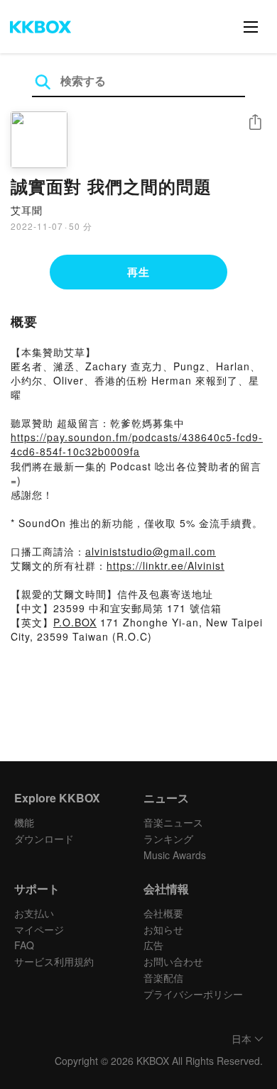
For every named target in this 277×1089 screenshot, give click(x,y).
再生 (138, 272)
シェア (255, 122)
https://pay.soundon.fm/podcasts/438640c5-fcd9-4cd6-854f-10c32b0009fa (137, 444)
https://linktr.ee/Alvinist (165, 565)
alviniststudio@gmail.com (150, 551)
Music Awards (174, 855)
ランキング (168, 838)
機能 (24, 822)
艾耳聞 (27, 210)
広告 (153, 945)
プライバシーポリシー (193, 994)
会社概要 (163, 913)
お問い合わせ (173, 961)
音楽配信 (163, 978)
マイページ (39, 929)
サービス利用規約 (54, 961)
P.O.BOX (75, 622)
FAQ (24, 945)
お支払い (34, 913)
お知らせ (163, 929)
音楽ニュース (173, 822)
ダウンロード (44, 838)
